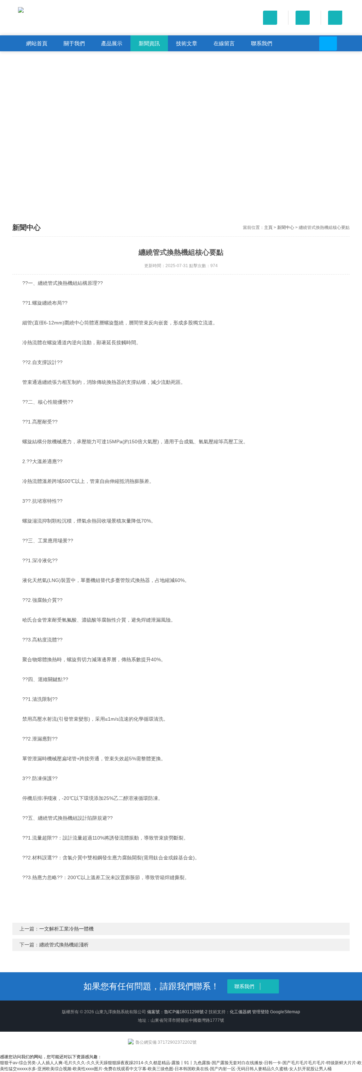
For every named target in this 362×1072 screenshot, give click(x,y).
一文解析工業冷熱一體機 (66, 929)
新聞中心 (285, 227)
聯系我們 (261, 43)
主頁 (268, 227)
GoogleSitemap (285, 1011)
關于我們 (74, 43)
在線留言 (224, 43)
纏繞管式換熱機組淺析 (64, 944)
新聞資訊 (149, 43)
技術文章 (186, 43)
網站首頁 (36, 43)
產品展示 (111, 43)
